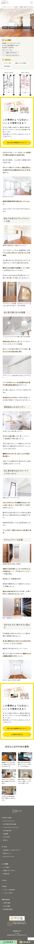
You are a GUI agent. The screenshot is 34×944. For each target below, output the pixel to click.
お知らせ (5, 840)
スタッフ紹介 (6, 837)
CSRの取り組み (7, 830)
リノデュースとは (6, 817)
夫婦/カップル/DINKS (20, 63)
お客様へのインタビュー (9, 870)
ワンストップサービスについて (11, 827)
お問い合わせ (6, 899)
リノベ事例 (5, 864)
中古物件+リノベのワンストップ (11, 850)
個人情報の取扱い (8, 909)
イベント (4, 880)
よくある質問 (6, 906)
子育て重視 (7, 66)
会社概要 (5, 834)
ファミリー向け (8, 63)
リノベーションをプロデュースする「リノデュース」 (4, 2)
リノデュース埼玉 (7, 893)
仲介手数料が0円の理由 (9, 824)
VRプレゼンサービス (8, 856)
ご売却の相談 (6, 903)
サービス (4, 847)
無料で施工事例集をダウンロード (17, 142)
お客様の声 (6, 873)
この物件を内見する (17, 734)
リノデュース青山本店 (9, 889)
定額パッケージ (7, 853)
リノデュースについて (8, 821)
